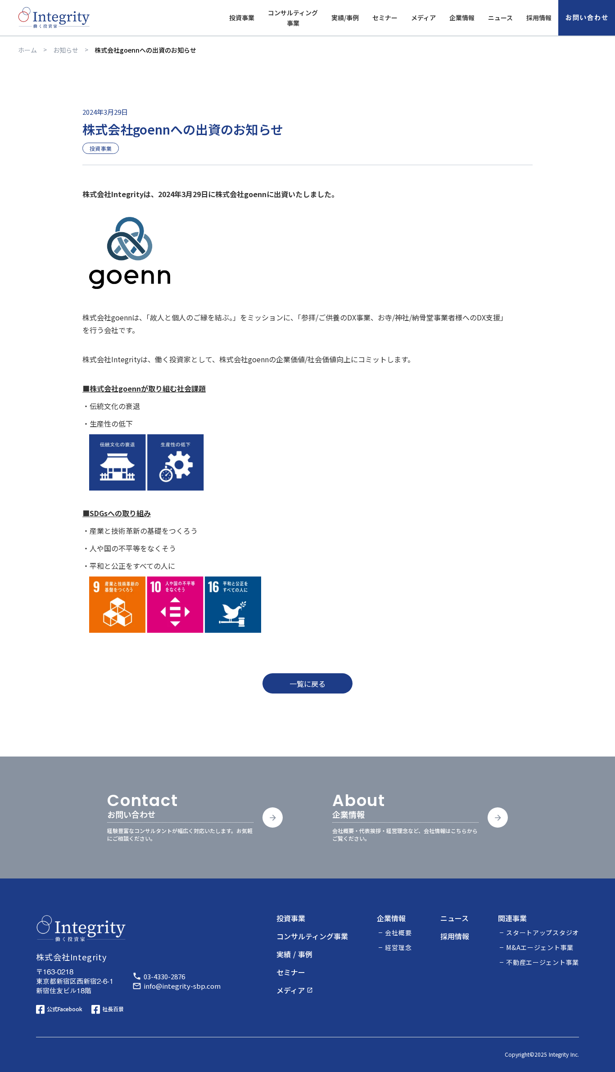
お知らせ (65, 50)
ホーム (27, 50)
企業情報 (462, 22)
